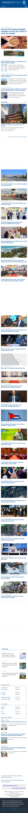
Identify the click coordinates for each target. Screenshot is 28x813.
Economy (3, 220)
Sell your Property (23, 136)
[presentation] (24, 101)
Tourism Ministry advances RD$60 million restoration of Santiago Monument (10, 675)
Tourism (3, 73)
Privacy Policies (15, 788)
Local (2, 27)
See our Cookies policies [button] (13, 806)
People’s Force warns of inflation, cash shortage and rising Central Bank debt (9, 665)
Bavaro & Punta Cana (6, 575)
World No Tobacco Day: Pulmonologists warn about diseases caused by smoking (8, 655)
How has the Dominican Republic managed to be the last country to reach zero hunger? (14, 31)
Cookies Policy (22, 788)
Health (3, 403)
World (3, 366)
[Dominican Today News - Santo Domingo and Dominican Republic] (14, 2)
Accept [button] (14, 809)
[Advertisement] (13, 14)
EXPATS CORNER (8, 717)
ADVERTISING (9, 785)
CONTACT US (15, 785)
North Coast (4, 258)
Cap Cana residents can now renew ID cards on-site (14, 721)
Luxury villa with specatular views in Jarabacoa (11, 124)
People (3, 441)
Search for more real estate (13, 136)
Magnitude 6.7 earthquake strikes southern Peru (13, 368)
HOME (4, 785)
